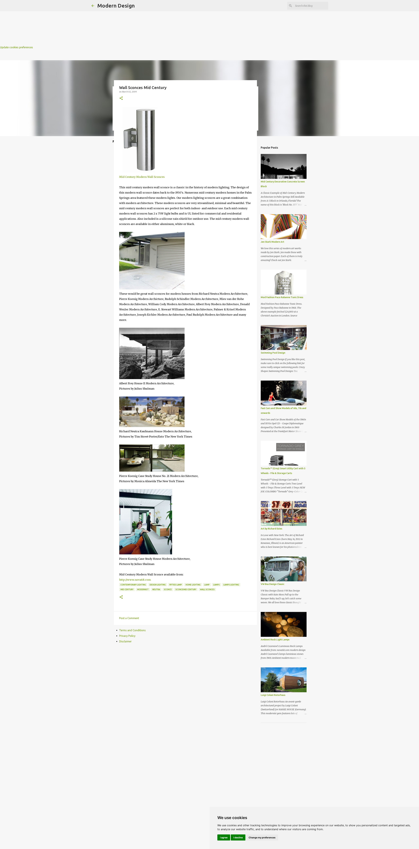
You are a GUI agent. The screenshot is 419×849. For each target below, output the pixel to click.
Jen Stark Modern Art (272, 242)
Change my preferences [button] (262, 837)
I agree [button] (224, 837)
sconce (168, 589)
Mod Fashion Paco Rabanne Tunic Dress (282, 297)
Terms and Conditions (132, 630)
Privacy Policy (127, 635)
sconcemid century (185, 589)
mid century (126, 589)
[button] (121, 98)
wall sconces (207, 589)
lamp (207, 585)
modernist (143, 589)
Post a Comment (129, 618)
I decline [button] (238, 837)
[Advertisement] (98, 23)
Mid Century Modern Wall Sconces (142, 177)
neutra (156, 589)
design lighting (158, 585)
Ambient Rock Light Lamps (275, 639)
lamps (216, 585)
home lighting (193, 585)
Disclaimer (125, 641)
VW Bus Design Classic (272, 584)
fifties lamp (175, 585)
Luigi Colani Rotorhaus (273, 695)
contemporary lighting (133, 585)
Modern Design (116, 6)
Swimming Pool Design (273, 352)
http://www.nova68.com (135, 579)
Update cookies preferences (16, 47)
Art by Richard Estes (271, 528)
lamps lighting (231, 585)
